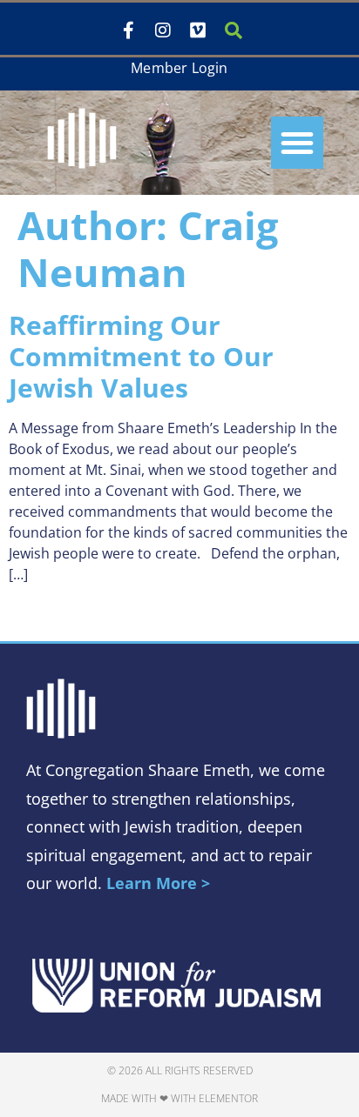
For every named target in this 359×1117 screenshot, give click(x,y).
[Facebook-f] (128, 30)
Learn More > (158, 883)
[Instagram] (163, 30)
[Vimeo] (197, 30)
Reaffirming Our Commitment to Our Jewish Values (141, 356)
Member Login (179, 67)
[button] (297, 143)
